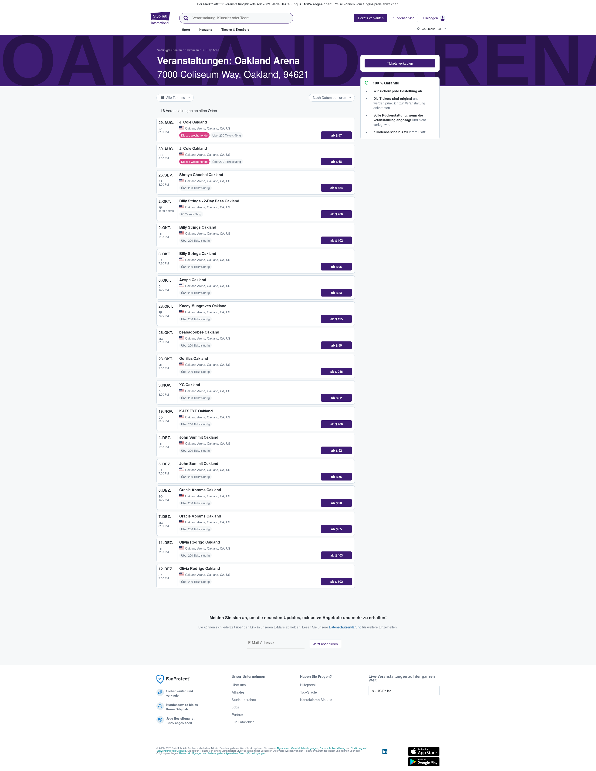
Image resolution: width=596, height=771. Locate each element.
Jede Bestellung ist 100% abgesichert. (302, 4)
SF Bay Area (210, 50)
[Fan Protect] (173, 679)
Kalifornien (192, 50)
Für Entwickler (243, 722)
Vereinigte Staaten (169, 50)
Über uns (239, 685)
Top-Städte (308, 692)
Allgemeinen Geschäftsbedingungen (297, 748)
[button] (400, 63)
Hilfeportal (308, 685)
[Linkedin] (385, 757)
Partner (237, 714)
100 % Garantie (386, 83)
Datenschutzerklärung (345, 627)
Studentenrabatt (244, 699)
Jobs (235, 707)
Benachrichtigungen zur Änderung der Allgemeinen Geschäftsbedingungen (222, 753)
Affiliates (238, 692)
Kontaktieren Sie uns (316, 699)
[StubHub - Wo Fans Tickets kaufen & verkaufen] (160, 18)
